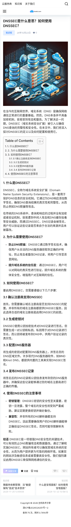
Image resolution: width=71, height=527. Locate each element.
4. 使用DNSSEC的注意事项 (23, 173)
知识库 (9, 32)
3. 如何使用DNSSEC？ (20, 154)
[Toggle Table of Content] (38, 141)
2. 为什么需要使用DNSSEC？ (24, 150)
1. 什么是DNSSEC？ (18, 146)
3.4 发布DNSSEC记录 (25, 169)
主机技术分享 (44, 503)
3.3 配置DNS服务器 (23, 166)
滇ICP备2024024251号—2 (35, 507)
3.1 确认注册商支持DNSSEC (27, 158)
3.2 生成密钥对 (21, 162)
